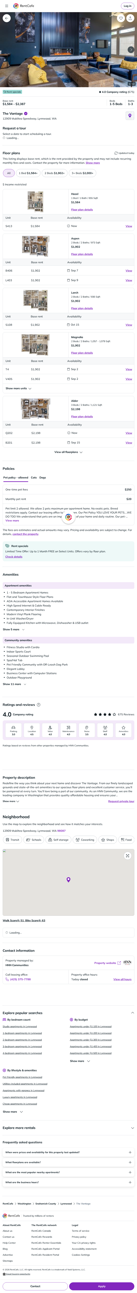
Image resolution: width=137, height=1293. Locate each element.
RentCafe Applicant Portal (45, 1248)
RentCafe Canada (41, 1230)
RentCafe (8, 1203)
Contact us (8, 1236)
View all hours (122, 979)
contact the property (25, 534)
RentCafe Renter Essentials (46, 1242)
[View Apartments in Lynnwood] (7, 18)
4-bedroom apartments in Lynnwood (22, 1053)
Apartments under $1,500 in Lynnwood (90, 1053)
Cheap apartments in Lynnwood (20, 1103)
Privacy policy (79, 1236)
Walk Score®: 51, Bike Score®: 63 (24, 920)
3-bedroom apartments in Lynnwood (22, 1046)
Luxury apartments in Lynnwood (20, 1097)
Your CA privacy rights (84, 1242)
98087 (61, 830)
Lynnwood (66, 1203)
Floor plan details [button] (82, 209)
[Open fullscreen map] (128, 856)
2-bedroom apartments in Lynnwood (22, 1039)
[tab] (28, 173)
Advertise (8, 1254)
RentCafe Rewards (41, 1236)
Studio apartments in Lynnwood (20, 1026)
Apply (102, 1286)
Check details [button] (13, 556)
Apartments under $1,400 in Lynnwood (90, 1046)
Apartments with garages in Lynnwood (23, 1090)
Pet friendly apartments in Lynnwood (22, 1077)
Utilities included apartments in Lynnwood (25, 1083)
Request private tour (121, 801)
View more (12, 520)
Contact (35, 1286)
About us (7, 1230)
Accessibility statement (84, 1248)
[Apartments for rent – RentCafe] (23, 6)
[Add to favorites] (121, 18)
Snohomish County (45, 1203)
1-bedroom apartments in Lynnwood (22, 1033)
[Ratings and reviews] (38, 705)
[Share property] (130, 18)
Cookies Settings (81, 1254)
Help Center (9, 1242)
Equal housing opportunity (18, 1274)
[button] (68, 49)
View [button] (129, 226)
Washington (24, 1203)
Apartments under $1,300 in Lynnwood (90, 1039)
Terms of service (80, 1230)
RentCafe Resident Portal (45, 1254)
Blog (5, 1248)
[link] (127, 6)
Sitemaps (8, 1260)
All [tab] (9, 173)
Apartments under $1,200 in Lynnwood (90, 1033)
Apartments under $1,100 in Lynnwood (90, 1026)
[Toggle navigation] (7, 6)
